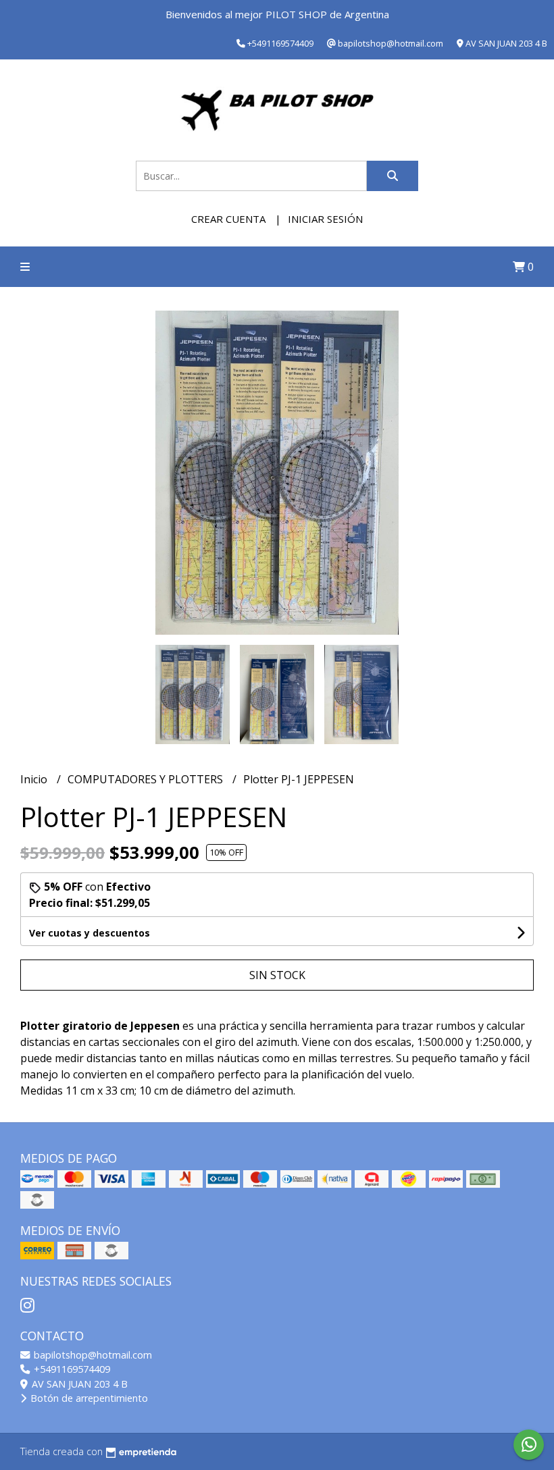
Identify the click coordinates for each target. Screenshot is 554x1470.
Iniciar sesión (325, 219)
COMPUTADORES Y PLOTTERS (147, 779)
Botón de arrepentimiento (88, 1398)
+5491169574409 (70, 1369)
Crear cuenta (228, 219)
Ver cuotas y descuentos (89, 932)
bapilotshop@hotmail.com (91, 1354)
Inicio (35, 779)
